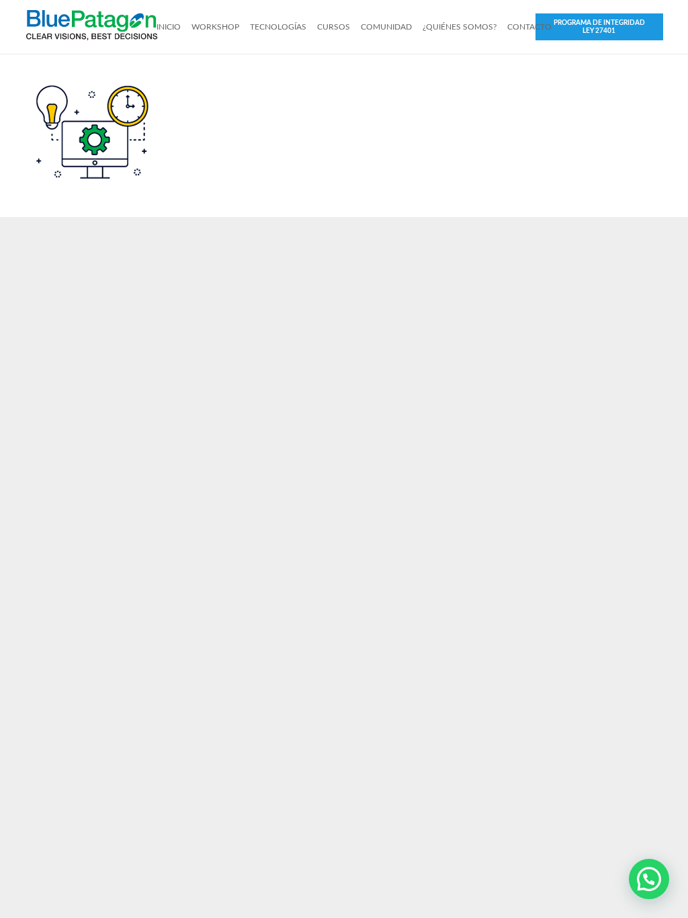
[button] (649, 879)
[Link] (92, 27)
